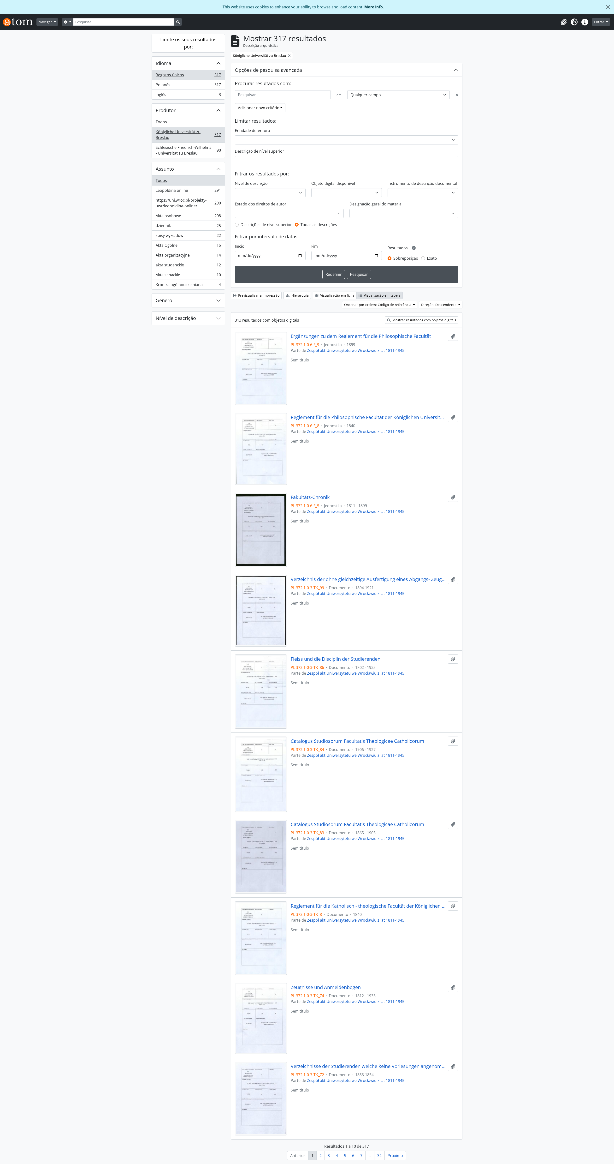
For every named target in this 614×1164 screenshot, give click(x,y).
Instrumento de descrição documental (422, 183)
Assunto (165, 169)
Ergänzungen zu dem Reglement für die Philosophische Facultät (361, 336)
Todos (161, 122)
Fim (314, 246)
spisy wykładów (188, 236)
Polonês (188, 86)
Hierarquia (299, 295)
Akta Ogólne (188, 246)
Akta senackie (188, 276)
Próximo (395, 1155)
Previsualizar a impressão (258, 295)
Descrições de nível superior (266, 224)
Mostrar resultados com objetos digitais (423, 320)
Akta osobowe (188, 217)
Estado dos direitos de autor (260, 204)
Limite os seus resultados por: (188, 43)
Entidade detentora (252, 130)
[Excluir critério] (456, 95)
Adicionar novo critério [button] (258, 107)
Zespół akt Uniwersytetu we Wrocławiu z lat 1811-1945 (355, 350)
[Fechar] (608, 7)
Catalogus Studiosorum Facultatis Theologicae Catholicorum (357, 741)
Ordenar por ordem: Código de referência (378, 304)
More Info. (374, 7)
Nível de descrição (176, 318)
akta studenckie (188, 266)
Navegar (46, 22)
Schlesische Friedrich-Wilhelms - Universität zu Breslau (188, 150)
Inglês (188, 95)
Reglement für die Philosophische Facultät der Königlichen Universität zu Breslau (368, 417)
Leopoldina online (188, 191)
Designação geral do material (375, 204)
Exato (432, 258)
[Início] (19, 22)
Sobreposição (405, 258)
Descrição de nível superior (259, 151)
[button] (563, 22)
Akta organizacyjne (188, 256)
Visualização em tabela (382, 295)
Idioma (163, 63)
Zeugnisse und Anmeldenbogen (326, 987)
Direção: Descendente (439, 304)
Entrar (599, 22)
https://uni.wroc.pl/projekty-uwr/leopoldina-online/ (188, 203)
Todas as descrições (319, 224)
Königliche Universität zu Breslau (188, 134)
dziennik (188, 227)
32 (379, 1155)
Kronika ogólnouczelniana (188, 285)
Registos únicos (188, 76)
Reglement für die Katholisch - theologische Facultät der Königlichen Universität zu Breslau (368, 906)
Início (239, 246)
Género (164, 300)
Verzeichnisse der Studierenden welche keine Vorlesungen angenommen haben (368, 1066)
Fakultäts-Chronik (310, 497)
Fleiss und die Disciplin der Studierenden (335, 659)
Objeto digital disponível (333, 183)
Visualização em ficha (336, 295)
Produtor (166, 110)
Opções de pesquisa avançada (268, 70)
